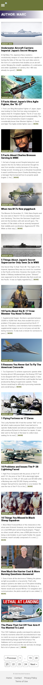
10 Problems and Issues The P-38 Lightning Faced (19, 468)
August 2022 (7, 44)
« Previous (10, 658)
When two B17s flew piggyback (18, 209)
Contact (18, 678)
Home (9, 678)
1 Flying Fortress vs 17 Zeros (17, 418)
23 (19, 664)
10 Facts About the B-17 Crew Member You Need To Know (18, 312)
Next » (33, 664)
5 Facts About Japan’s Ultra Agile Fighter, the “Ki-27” (19, 103)
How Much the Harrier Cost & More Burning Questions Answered (20, 573)
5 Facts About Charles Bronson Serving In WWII (18, 156)
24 (25, 664)
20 (36, 658)
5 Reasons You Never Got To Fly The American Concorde (21, 366)
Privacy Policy (30, 678)
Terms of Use (21, 681)
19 (30, 658)
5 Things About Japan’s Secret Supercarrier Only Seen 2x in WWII (20, 261)
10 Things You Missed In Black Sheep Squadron (18, 519)
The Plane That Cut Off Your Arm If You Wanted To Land (20, 626)
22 (13, 664)
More (19, 70)
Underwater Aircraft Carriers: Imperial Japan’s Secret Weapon (19, 49)
